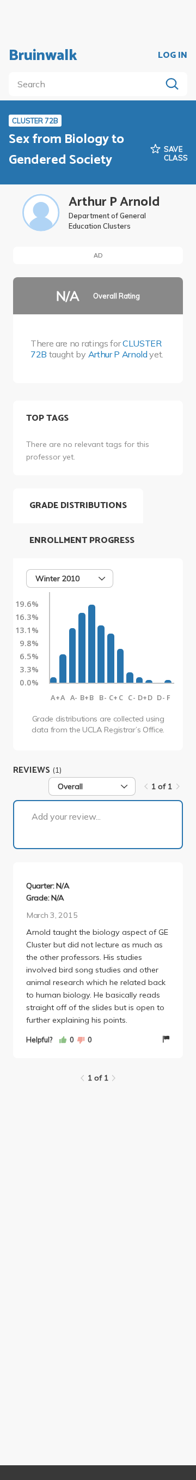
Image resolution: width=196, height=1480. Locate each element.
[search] (87, 84)
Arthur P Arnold (118, 354)
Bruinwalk (43, 56)
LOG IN (172, 56)
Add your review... (66, 816)
